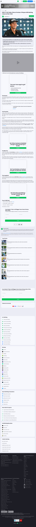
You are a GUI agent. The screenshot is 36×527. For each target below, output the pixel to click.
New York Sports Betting (7, 321)
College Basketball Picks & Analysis (17, 460)
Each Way (5, 435)
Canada (25, 476)
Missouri (25, 475)
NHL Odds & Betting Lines (5, 465)
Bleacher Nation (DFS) (7, 380)
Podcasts (13, 488)
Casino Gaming (5, 439)
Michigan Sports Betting (7, 335)
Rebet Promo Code (3, 504)
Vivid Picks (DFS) (6, 382)
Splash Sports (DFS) (6, 384)
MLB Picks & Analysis (15, 461)
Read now (14, 108)
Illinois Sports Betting (7, 325)
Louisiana (25, 460)
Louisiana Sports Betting (7, 323)
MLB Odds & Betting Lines (5, 464)
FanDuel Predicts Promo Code (5, 485)
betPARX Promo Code (4, 495)
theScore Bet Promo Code (5, 494)
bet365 (5, 349)
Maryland (25, 461)
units (13, 201)
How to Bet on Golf (6, 429)
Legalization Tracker (27, 457)
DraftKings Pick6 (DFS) (7, 378)
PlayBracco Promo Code (4, 505)
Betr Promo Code (3, 503)
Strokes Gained (6, 433)
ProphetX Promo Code (4, 490)
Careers (13, 483)
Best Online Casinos (5, 441)
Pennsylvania (26, 466)
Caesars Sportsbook (6, 357)
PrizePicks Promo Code (4, 508)
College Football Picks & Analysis (17, 459)
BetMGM (4, 125)
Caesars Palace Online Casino (6, 447)
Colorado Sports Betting (7, 329)
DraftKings (24, 176)
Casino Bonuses (4, 443)
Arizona (25, 462)
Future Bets (5, 427)
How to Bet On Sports (7, 407)
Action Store (14, 484)
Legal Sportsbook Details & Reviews (9, 409)
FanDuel (20, 152)
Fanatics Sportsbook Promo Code (6, 480)
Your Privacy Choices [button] (15, 492)
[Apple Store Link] (4, 511)
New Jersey (25, 465)
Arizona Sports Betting (7, 337)
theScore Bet (5, 359)
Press (13, 485)
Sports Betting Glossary (7, 413)
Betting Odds (5, 404)
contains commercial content (6, 233)
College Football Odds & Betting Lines (6, 459)
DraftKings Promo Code (4, 491)
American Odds (6, 425)
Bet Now (18, 172)
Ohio (24, 470)
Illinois (25, 467)
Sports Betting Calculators (8, 391)
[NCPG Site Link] (16, 520)
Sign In (34, 1)
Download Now (18, 92)
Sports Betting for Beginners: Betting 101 (9, 411)
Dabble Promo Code (4, 500)
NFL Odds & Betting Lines (4, 456)
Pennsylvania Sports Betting (8, 327)
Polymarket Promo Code (4, 484)
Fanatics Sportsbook (7, 351)
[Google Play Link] (11, 511)
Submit (18, 220)
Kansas (25, 472)
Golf (5, 10)
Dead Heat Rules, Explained (8, 431)
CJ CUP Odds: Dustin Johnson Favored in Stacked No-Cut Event (22, 107)
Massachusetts (26, 471)
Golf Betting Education (7, 423)
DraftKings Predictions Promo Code (6, 489)
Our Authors (14, 480)
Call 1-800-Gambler (20, 518)
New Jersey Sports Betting (7, 333)
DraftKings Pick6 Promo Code (5, 499)
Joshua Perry (6, 16)
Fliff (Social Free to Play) (7, 361)
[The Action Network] (18, 1)
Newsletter (14, 489)
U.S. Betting (4, 317)
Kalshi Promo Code (3, 486)
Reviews (4, 347)
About (13, 479)
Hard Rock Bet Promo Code (5, 496)
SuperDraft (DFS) (6, 386)
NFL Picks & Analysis (15, 456)
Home (3, 10)
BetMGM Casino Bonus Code (6, 445)
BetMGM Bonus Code (4, 481)
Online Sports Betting (7, 319)
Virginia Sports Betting (7, 331)
